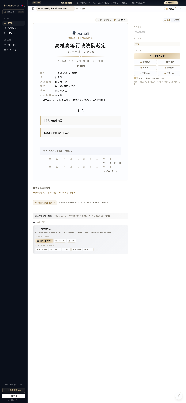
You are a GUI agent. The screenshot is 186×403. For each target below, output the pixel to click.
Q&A (20, 385)
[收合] (33, 8)
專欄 (11, 385)
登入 (17, 400)
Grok (72, 240)
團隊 (15, 385)
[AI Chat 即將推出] (179, 396)
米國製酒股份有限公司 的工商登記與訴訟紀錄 (54, 192)
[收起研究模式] (181, 8)
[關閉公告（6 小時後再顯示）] (181, 2)
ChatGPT (61, 240)
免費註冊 (13, 396)
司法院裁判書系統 (45, 202)
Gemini (89, 249)
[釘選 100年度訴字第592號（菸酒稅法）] (69, 8)
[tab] (167, 20)
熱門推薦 (36, 3)
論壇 (6, 385)
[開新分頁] (76, 8)
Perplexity (43, 249)
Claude (78, 249)
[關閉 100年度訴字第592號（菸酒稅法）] (72, 8)
